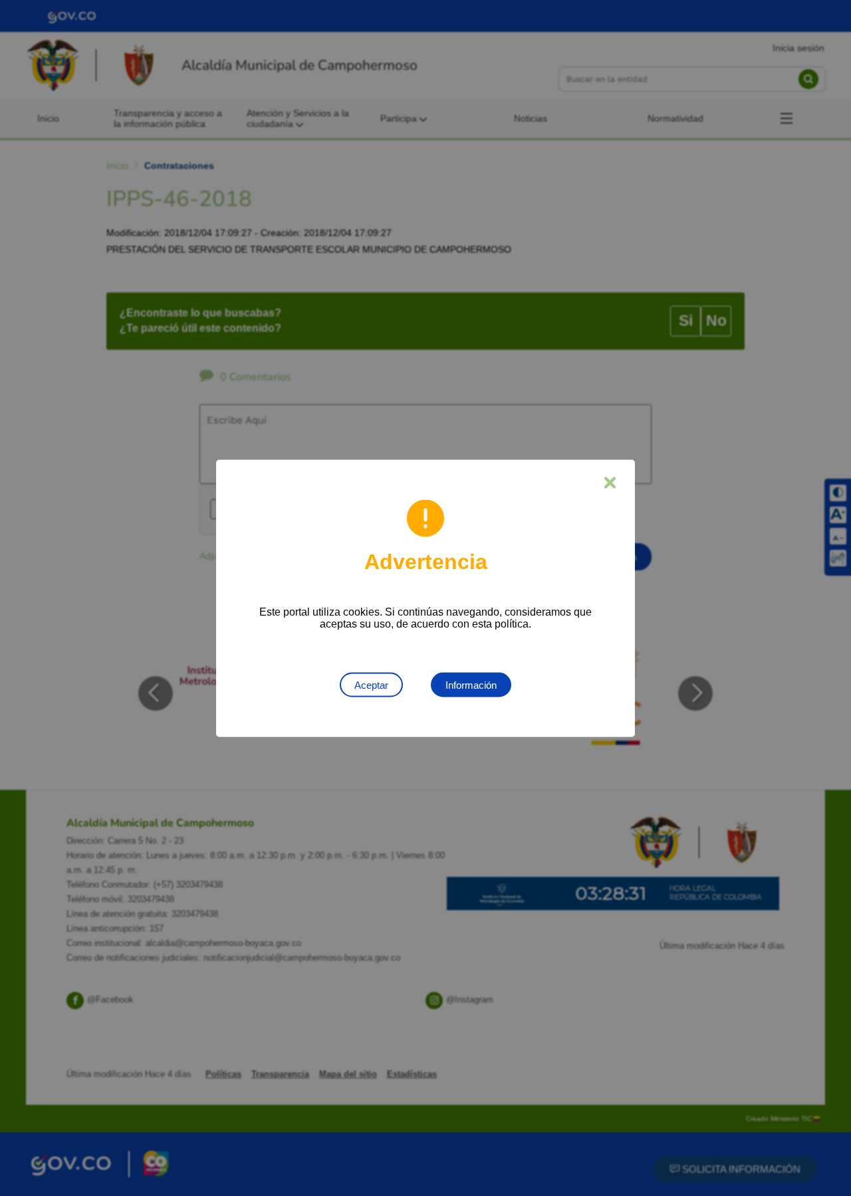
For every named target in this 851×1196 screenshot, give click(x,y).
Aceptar (371, 684)
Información (471, 684)
